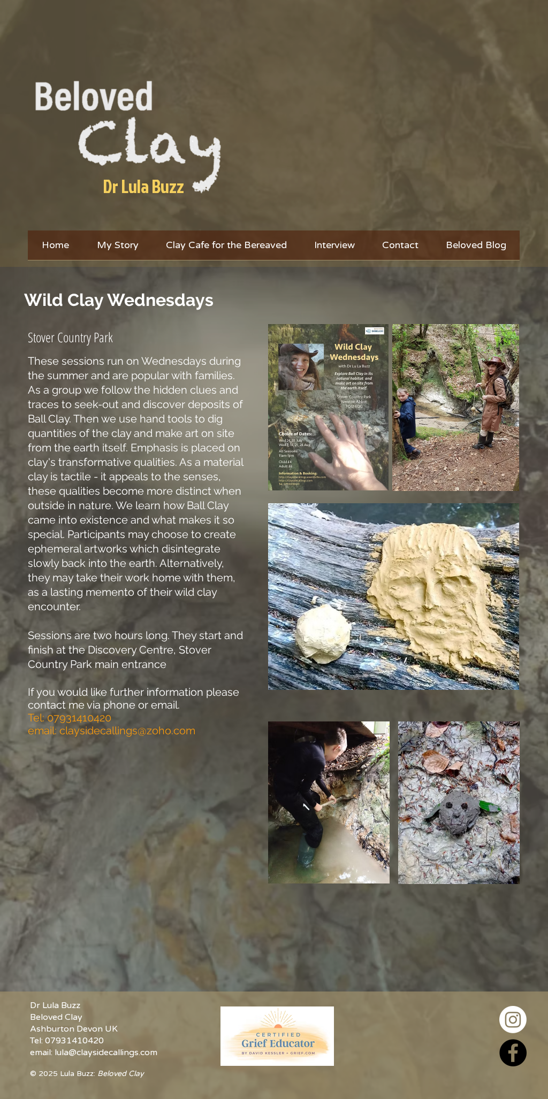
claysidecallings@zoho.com (127, 730)
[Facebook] (513, 1052)
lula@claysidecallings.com (106, 1052)
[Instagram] (513, 1019)
